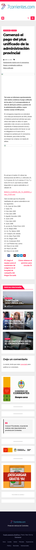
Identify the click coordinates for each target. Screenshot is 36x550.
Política (9, 545)
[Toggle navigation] (33, 18)
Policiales (21, 542)
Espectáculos (29, 542)
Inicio (4, 542)
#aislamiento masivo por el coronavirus (16, 62)
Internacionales (25, 545)
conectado (23, 364)
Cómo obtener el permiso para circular (25, 262)
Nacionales (16, 545)
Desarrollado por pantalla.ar (18, 494)
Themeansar (18, 537)
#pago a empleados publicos (12, 65)
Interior (15, 542)
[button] (28, 18)
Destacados (7, 30)
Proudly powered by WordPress (11, 535)
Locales (14, 30)
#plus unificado (8, 68)
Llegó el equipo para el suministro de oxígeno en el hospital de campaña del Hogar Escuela (10, 267)
